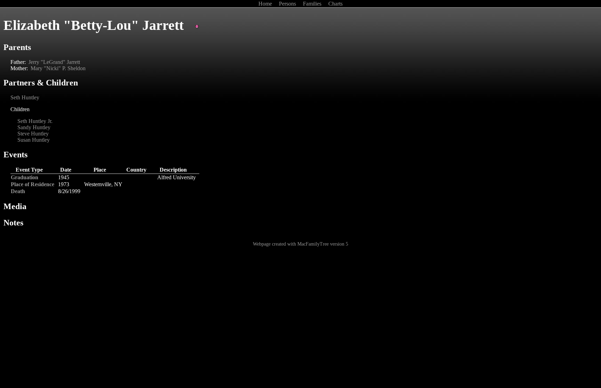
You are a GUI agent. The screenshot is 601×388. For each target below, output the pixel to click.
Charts (335, 4)
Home (265, 4)
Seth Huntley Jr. (35, 121)
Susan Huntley (33, 140)
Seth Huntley (24, 97)
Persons (288, 4)
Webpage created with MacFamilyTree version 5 (300, 244)
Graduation (24, 177)
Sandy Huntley (33, 127)
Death (18, 191)
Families (313, 4)
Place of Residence (32, 184)
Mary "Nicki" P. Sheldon (58, 68)
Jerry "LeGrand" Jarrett (54, 62)
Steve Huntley (33, 134)
